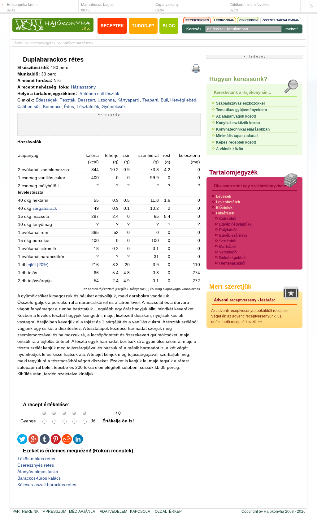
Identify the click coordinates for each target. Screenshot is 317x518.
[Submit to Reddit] (67, 442)
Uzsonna (106, 99)
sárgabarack (45, 208)
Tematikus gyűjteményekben (241, 110)
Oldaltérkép (168, 511)
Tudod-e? (143, 25)
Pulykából (228, 230)
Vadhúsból (228, 252)
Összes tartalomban (281, 20)
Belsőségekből (232, 258)
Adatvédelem (113, 511)
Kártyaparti (128, 99)
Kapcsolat (141, 511)
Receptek (112, 25)
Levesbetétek (228, 202)
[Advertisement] (109, 125)
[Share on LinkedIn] (78, 442)
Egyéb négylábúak (235, 224)
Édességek (46, 99)
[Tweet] (22, 442)
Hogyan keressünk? (238, 79)
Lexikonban (224, 20)
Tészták (67, 99)
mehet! (291, 29)
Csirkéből (227, 219)
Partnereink (25, 511)
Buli (164, 99)
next (302, 6)
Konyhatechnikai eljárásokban (243, 129)
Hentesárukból (232, 263)
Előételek (224, 207)
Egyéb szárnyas (233, 235)
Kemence (52, 106)
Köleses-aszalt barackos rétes (46, 484)
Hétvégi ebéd (183, 99)
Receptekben (197, 20)
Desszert (86, 99)
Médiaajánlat (83, 511)
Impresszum (53, 511)
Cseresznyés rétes (35, 465)
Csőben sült (29, 106)
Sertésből (227, 241)
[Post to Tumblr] (45, 442)
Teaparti (150, 99)
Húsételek (225, 213)
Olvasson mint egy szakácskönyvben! (250, 185)
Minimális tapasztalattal (237, 136)
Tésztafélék (87, 106)
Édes (69, 106)
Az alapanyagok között (236, 116)
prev (2, 6)
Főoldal (17, 43)
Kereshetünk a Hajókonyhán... (242, 92)
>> (260, 322)
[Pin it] (56, 442)
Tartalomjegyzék (43, 43)
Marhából (227, 246)
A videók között (229, 149)
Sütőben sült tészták (78, 43)
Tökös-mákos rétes (36, 458)
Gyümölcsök (114, 106)
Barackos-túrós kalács (39, 478)
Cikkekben (248, 20)
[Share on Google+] (33, 442)
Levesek (223, 196)
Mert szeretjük (230, 286)
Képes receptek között (236, 142)
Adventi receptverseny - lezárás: (244, 300)
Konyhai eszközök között (238, 123)
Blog (169, 25)
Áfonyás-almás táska (37, 471)
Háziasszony (83, 86)
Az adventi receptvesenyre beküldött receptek (249, 311)
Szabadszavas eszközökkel (240, 103)
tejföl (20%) (37, 264)
